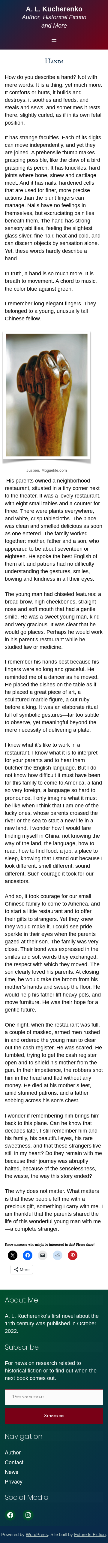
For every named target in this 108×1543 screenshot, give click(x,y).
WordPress (37, 1534)
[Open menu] (54, 40)
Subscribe (54, 1416)
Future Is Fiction (90, 1534)
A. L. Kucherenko (54, 9)
